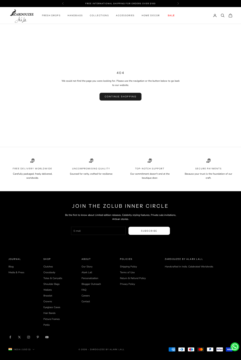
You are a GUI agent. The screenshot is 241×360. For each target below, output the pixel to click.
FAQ (84, 290)
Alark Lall (87, 272)
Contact (86, 301)
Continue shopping (120, 96)
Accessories (125, 15)
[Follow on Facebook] (10, 337)
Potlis (46, 325)
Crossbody (49, 272)
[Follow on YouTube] (47, 337)
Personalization (90, 278)
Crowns (47, 301)
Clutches (48, 266)
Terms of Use (127, 272)
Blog (11, 266)
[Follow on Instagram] (28, 337)
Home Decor (151, 15)
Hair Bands (49, 313)
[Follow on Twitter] (19, 337)
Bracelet (47, 295)
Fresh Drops (51, 15)
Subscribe (149, 230)
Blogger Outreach (91, 284)
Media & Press (16, 272)
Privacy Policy (127, 284)
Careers (86, 295)
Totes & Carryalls (52, 278)
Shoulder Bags (51, 284)
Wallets (47, 290)
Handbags (75, 15)
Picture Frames (51, 319)
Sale (171, 15)
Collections (99, 15)
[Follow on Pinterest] (38, 337)
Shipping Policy (128, 266)
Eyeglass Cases (51, 307)
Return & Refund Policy (133, 278)
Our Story (87, 266)
